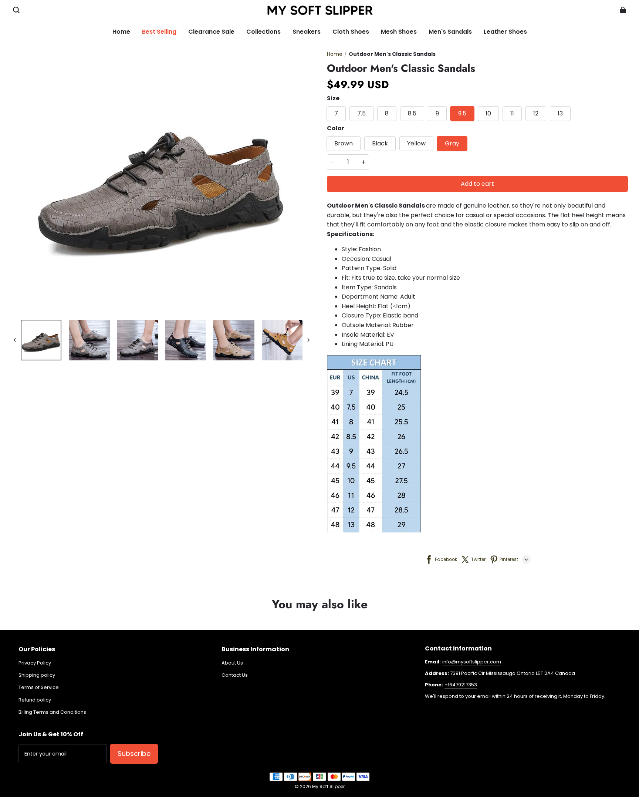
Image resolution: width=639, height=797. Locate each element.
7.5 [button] (361, 113)
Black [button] (380, 143)
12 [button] (535, 113)
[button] (16, 10)
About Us (232, 663)
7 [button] (336, 113)
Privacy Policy (34, 663)
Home (334, 54)
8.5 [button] (412, 113)
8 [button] (387, 113)
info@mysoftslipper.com (471, 661)
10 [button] (488, 113)
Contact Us (235, 675)
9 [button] (437, 113)
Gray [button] (452, 143)
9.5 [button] (462, 113)
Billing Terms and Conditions (52, 712)
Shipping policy (36, 675)
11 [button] (512, 113)
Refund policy (34, 700)
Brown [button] (343, 143)
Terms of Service (38, 687)
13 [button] (560, 113)
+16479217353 (460, 684)
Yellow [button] (416, 143)
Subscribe (134, 753)
